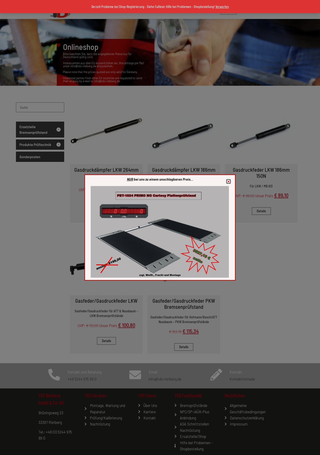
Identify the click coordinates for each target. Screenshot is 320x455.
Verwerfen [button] (222, 6)
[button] (228, 181)
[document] (160, 227)
